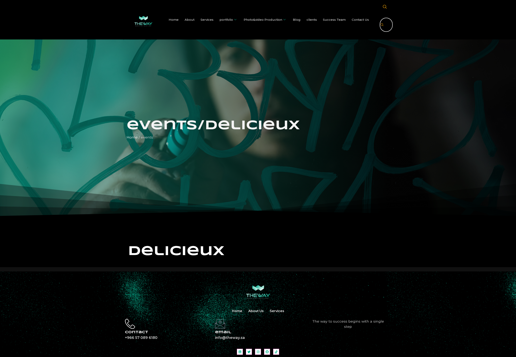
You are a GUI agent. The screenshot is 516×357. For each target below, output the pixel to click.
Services (207, 20)
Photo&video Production (263, 20)
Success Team (334, 20)
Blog (297, 20)
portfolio (226, 20)
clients (312, 20)
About (190, 20)
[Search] (382, 25)
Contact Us (360, 20)
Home (174, 20)
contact (136, 332)
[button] (385, 7)
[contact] (130, 324)
